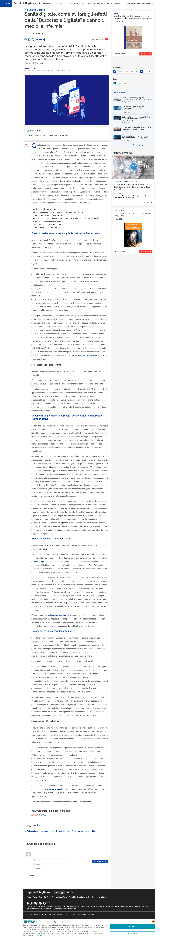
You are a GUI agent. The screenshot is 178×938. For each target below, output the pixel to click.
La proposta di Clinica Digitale (47, 227)
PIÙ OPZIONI (132, 933)
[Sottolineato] (40, 860)
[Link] (58, 860)
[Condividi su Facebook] (25, 39)
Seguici (57, 897)
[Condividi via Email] (36, 39)
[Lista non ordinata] (49, 860)
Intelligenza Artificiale (96, 3)
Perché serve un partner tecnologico (48, 224)
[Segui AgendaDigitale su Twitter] (72, 897)
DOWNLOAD (145, 54)
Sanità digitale (130, 3)
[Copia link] (40, 39)
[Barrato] (43, 860)
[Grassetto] (35, 860)
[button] (6, 3)
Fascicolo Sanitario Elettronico (90, 355)
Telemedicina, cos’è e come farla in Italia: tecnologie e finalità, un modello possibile (61, 831)
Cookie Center (102, 902)
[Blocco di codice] (55, 860)
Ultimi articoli (47, 3)
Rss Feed (47, 902)
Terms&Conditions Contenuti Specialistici (82, 902)
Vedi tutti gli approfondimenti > (142, 145)
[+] (64, 860)
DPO (91, 389)
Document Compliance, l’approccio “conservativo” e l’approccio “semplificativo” (66, 218)
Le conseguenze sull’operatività (48, 215)
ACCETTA (132, 926)
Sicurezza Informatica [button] (113, 3)
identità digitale (40, 561)
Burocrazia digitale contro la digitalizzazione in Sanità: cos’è (58, 212)
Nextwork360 (31, 911)
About (29, 902)
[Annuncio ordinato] (46, 860)
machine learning (58, 615)
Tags (40, 902)
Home (27, 33)
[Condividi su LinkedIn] (29, 39)
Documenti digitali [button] (144, 3)
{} (60, 860)
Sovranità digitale (60, 3)
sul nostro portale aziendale (51, 789)
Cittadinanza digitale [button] (76, 3)
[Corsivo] (37, 860)
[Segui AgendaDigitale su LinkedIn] (68, 897)
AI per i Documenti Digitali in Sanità (47, 221)
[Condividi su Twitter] (33, 39)
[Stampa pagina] (44, 39)
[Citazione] (52, 860)
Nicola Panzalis (30, 68)
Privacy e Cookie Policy (59, 902)
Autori (35, 902)
